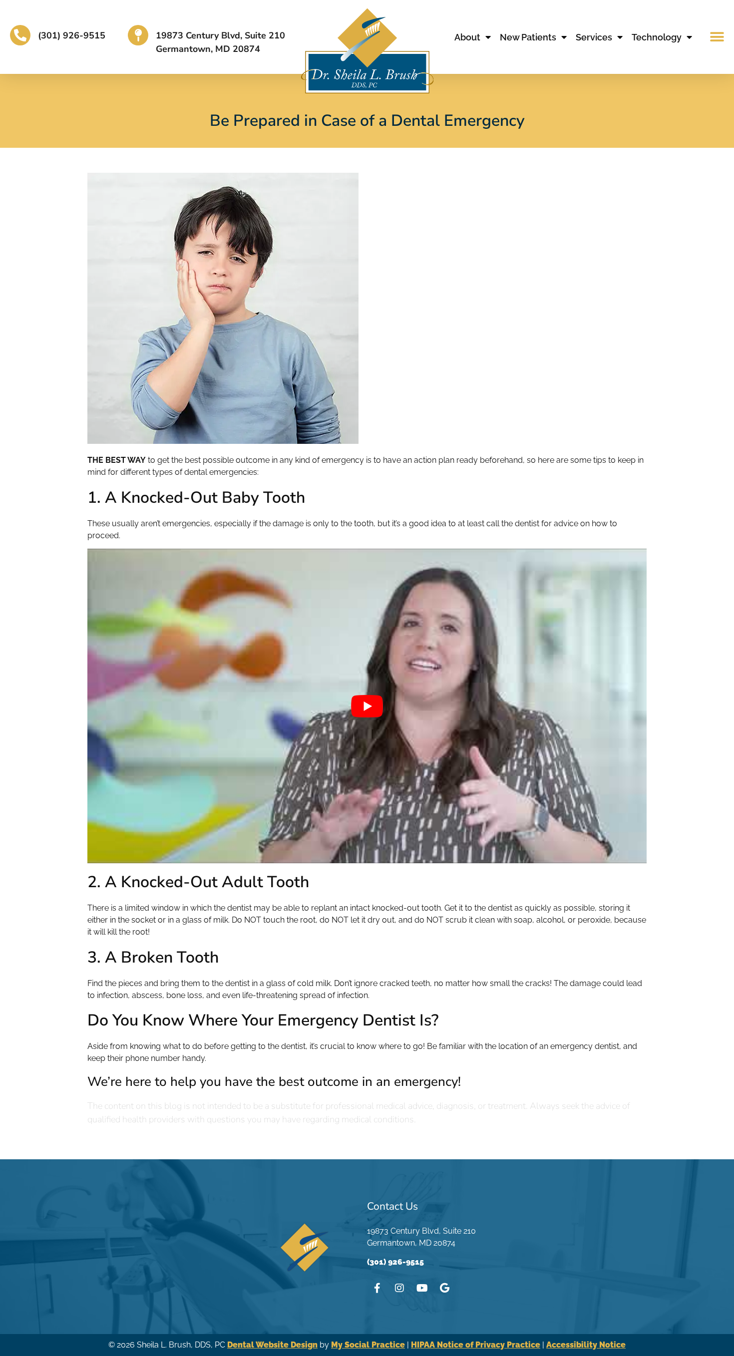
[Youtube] (422, 1288)
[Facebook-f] (377, 1288)
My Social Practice (368, 1345)
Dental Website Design (272, 1345)
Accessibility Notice (586, 1345)
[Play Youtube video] (367, 706)
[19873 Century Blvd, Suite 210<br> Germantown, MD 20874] (138, 35)
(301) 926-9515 (71, 35)
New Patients (528, 37)
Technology (657, 37)
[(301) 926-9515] (20, 35)
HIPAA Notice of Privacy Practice (475, 1345)
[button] (717, 37)
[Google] (444, 1288)
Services (594, 37)
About (467, 37)
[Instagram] (399, 1288)
